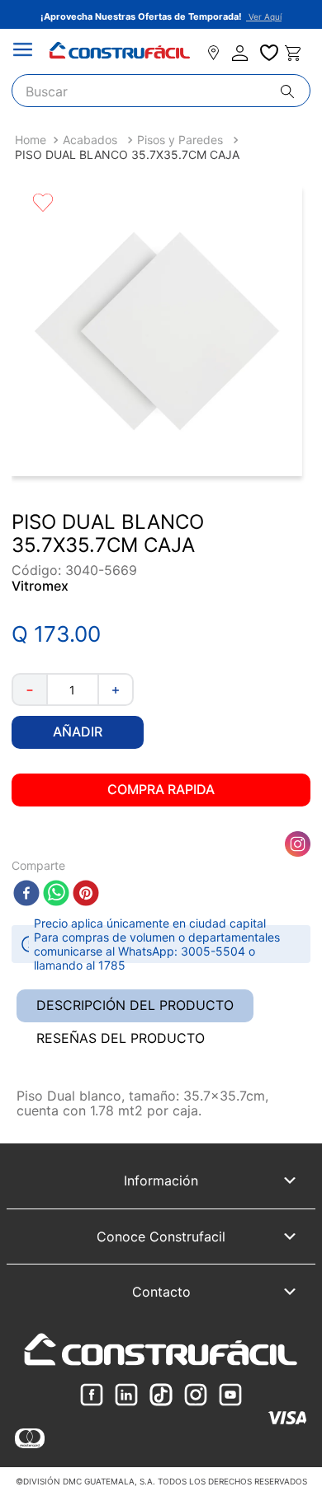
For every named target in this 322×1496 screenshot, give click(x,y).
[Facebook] (91, 1395)
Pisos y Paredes (180, 140)
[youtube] (230, 1395)
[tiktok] (161, 1395)
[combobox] (161, 90)
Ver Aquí (264, 16)
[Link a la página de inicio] (31, 140)
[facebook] (26, 894)
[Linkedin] (126, 1395)
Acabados (90, 140)
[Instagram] (195, 1395)
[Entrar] (241, 53)
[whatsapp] (56, 894)
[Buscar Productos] (295, 91)
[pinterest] (86, 894)
